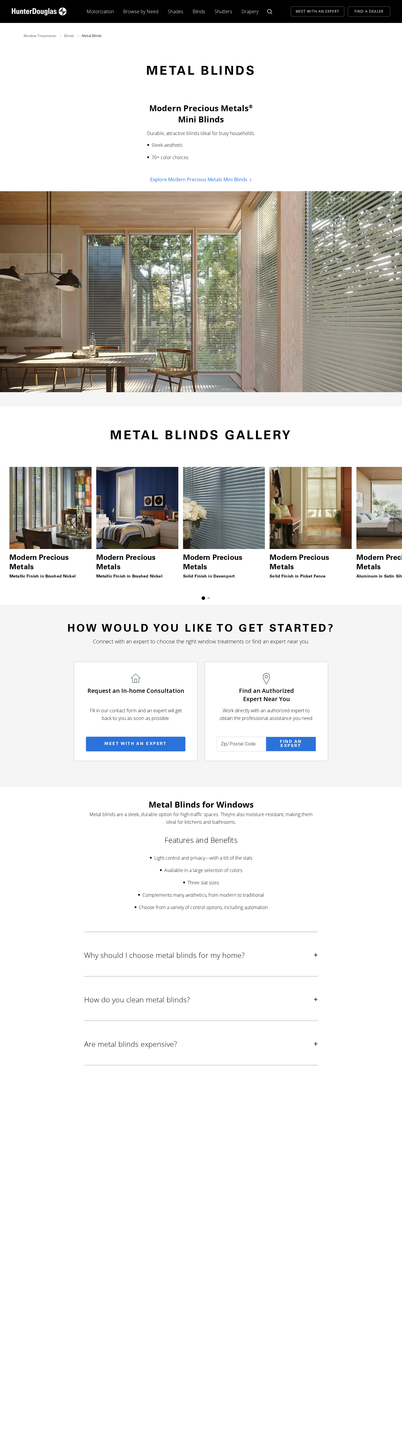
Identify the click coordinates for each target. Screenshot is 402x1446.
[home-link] (39, 11)
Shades (175, 11)
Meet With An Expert (317, 11)
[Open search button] (269, 11)
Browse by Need (140, 11)
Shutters (223, 11)
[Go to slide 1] (203, 598)
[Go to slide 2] (208, 598)
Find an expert (291, 744)
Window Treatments (40, 35)
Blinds (198, 11)
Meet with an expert (135, 744)
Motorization (100, 11)
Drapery (249, 11)
